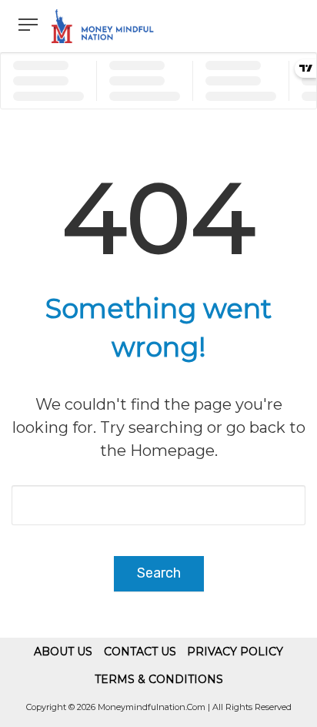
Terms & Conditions (159, 679)
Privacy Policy (235, 651)
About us (63, 651)
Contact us (140, 651)
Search (159, 573)
